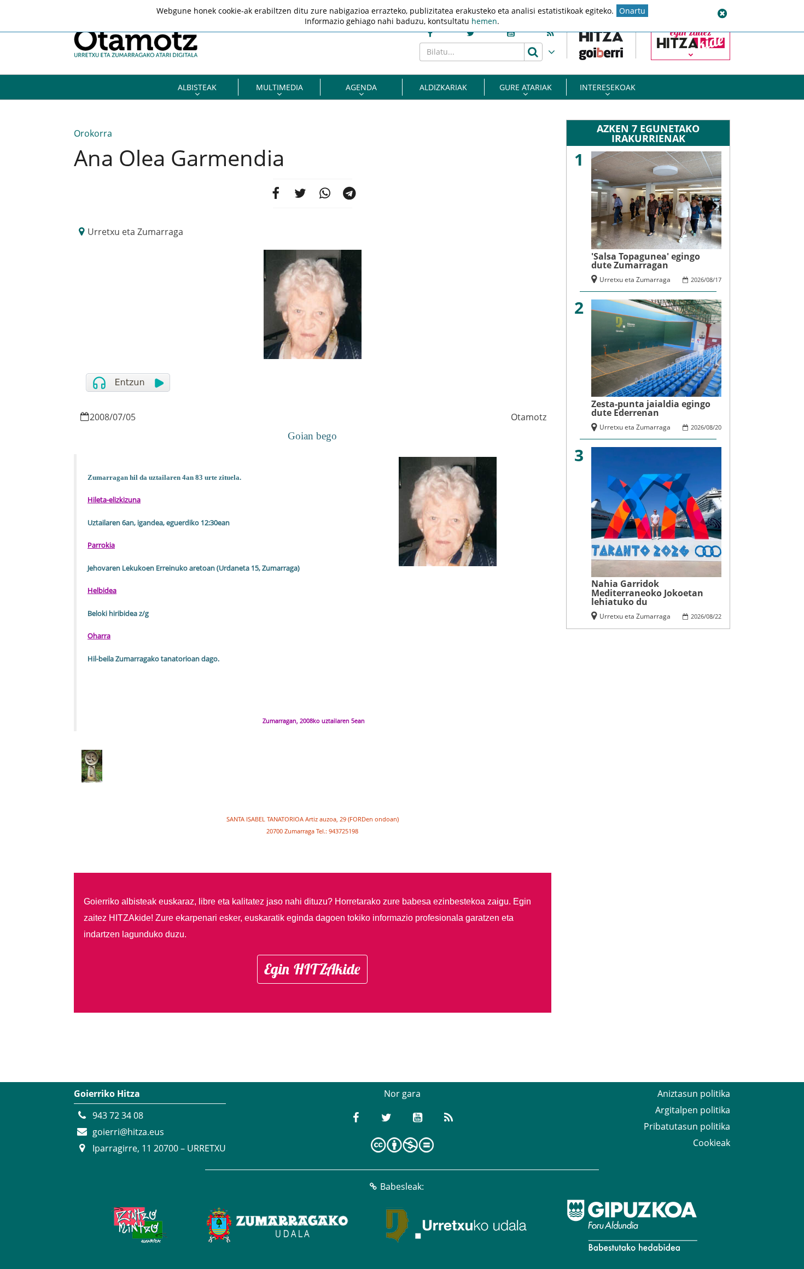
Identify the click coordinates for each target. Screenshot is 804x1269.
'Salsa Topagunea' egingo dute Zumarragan (645, 260)
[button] (722, 13)
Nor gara (402, 1094)
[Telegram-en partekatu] (349, 193)
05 (131, 417)
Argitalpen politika (692, 1110)
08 (709, 279)
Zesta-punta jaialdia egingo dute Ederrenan (650, 408)
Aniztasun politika (693, 1094)
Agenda (361, 87)
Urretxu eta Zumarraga (135, 232)
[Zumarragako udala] (278, 1225)
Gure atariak (525, 87)
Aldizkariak (443, 87)
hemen (484, 21)
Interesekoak (608, 87)
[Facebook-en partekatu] (275, 193)
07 (118, 417)
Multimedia (279, 87)
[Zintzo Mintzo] (137, 1225)
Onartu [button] (632, 10)
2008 (99, 417)
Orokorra (93, 133)
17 (718, 279)
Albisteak (197, 87)
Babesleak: (402, 1186)
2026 (697, 279)
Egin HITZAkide (312, 969)
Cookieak (711, 1143)
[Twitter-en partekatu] (300, 193)
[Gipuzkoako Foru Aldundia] (632, 1225)
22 (718, 616)
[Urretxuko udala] (457, 1225)
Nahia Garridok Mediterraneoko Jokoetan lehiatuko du (647, 593)
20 (718, 427)
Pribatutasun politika (687, 1126)
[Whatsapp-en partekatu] (325, 193)
